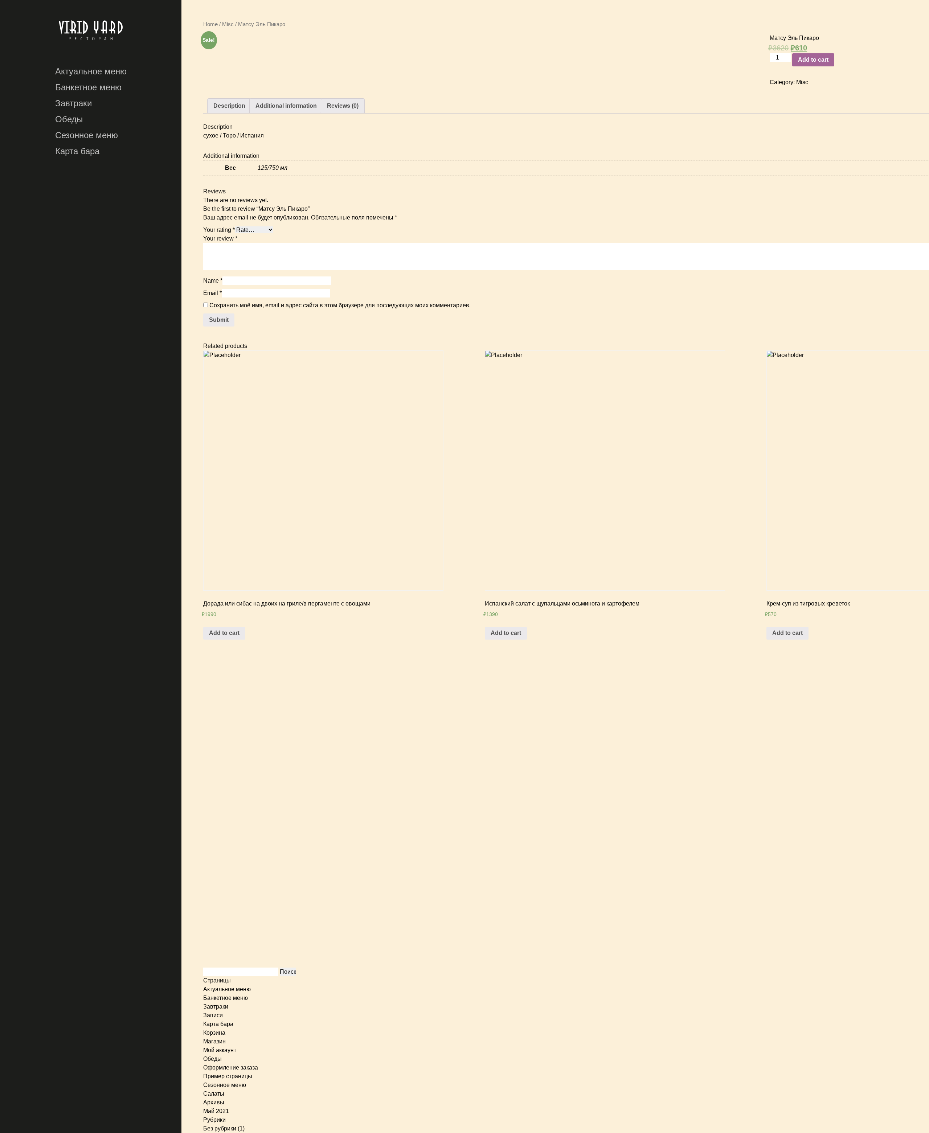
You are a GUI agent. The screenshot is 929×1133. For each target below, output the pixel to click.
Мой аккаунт (219, 1050)
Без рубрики (219, 1128)
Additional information (286, 106)
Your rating (219, 230)
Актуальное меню (91, 71)
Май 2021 (216, 1111)
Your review (220, 238)
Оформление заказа (230, 1067)
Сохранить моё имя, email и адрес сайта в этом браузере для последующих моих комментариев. (340, 305)
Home (210, 24)
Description (229, 106)
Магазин (214, 1041)
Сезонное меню (86, 135)
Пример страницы (227, 1076)
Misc (228, 24)
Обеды (69, 119)
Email (212, 293)
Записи (213, 1015)
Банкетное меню (88, 87)
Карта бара (77, 151)
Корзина (214, 1033)
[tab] (229, 106)
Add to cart (813, 60)
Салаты (213, 1094)
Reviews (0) (343, 106)
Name (212, 281)
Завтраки (73, 103)
